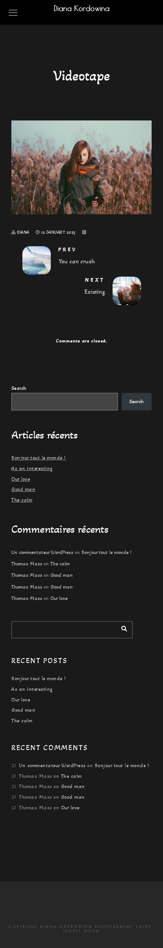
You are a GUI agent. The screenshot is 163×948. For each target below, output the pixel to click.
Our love (20, 479)
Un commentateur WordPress (42, 552)
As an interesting (32, 468)
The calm (21, 500)
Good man (23, 489)
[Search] (121, 628)
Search (19, 388)
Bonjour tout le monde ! (38, 457)
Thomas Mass (26, 563)
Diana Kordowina (82, 8)
